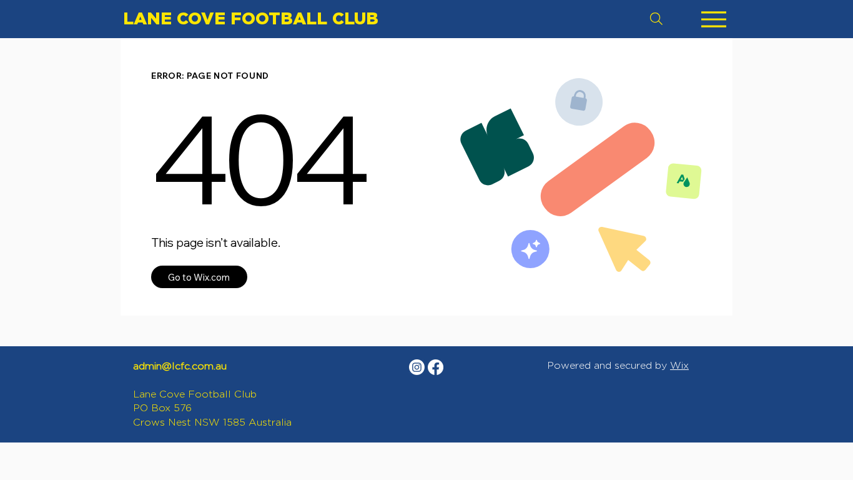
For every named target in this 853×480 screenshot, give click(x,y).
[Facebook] (435, 367)
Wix (679, 365)
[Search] (656, 19)
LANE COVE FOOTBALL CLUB (250, 18)
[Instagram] (417, 367)
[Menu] (713, 19)
